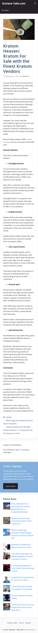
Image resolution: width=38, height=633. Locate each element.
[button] (35, 3)
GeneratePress (29, 630)
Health (9, 417)
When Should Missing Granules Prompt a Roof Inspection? (21, 521)
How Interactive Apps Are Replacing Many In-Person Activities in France (22, 556)
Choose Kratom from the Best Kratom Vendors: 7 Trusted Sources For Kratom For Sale (18, 430)
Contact (28, 623)
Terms (21, 623)
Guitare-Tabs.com (13, 3)
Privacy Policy (12, 623)
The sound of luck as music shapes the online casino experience (22, 607)
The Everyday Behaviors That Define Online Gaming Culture (22, 568)
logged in (18, 449)
